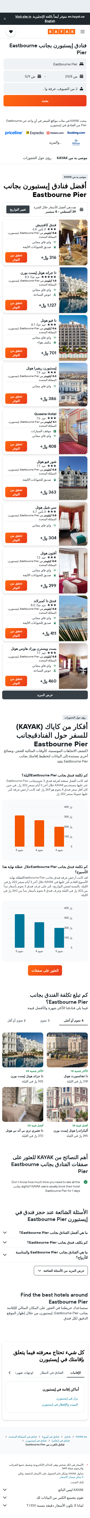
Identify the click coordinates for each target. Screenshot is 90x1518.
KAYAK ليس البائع (70, 1489)
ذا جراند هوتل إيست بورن (38, 272)
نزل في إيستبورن (67, 1398)
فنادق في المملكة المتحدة (23, 1436)
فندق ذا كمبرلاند (45, 601)
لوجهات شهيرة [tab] (24, 1373)
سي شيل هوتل (45, 507)
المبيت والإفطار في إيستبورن (60, 1404)
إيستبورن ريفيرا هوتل (41, 368)
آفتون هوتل (48, 553)
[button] (5, 19)
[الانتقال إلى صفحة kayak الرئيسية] (61, 31)
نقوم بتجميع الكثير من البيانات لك (59, 1497)
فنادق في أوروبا (50, 1436)
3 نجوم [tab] (44, 1020)
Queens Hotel (45, 414)
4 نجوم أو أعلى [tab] (73, 1020)
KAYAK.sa (81, 1436)
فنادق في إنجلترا (61, 1440)
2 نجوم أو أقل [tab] (16, 1020)
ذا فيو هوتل (48, 320)
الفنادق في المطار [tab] (51, 1373)
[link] (45, 970)
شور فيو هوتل (46, 461)
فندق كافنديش (46, 225)
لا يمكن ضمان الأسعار (71, 1477)
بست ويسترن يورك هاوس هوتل (33, 648)
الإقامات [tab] (75, 1373)
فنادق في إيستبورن (36, 1440)
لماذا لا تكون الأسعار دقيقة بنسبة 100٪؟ (55, 1505)
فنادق (67, 1436)
